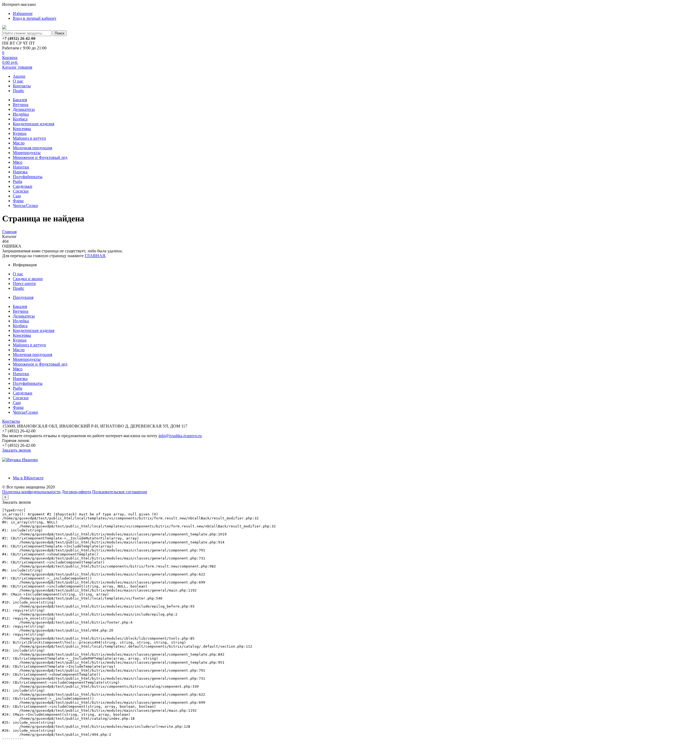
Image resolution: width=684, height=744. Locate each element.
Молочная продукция (32, 148)
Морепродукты (27, 152)
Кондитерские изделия (33, 124)
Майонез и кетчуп (29, 138)
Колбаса (20, 119)
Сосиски (21, 191)
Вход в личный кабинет (34, 18)
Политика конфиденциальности (31, 492)
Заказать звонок (16, 450)
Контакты (22, 86)
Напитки (21, 167)
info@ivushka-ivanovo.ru (180, 435)
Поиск (59, 33)
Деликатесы (24, 109)
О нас (18, 81)
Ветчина (20, 104)
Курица (19, 133)
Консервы (22, 128)
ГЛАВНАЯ (95, 255)
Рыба (17, 181)
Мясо (17, 162)
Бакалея (20, 99)
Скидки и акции (28, 278)
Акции (19, 76)
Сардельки (22, 186)
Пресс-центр (24, 283)
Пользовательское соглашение (119, 492)
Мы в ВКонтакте (28, 478)
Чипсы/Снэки (25, 205)
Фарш (18, 200)
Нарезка (20, 172)
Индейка (21, 114)
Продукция (23, 297)
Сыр (17, 196)
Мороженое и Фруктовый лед (40, 157)
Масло (19, 143)
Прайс (18, 90)
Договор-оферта (76, 492)
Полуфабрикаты (27, 176)
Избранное (23, 13)
